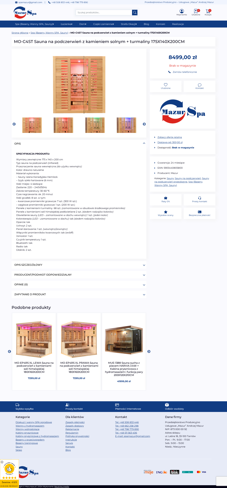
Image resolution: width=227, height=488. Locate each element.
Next (144, 124)
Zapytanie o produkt (30, 294)
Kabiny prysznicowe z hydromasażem (37, 436)
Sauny (170, 178)
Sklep (19, 450)
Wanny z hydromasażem (30, 425)
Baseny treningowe (27, 443)
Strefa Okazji (129, 24)
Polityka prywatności (77, 436)
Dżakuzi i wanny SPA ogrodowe (34, 422)
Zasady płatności (75, 422)
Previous (13, 124)
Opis (17, 143)
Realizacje (178, 24)
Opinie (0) (21, 284)
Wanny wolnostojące (27, 429)
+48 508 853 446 (60, 2)
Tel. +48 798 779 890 (127, 429)
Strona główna (20, 32)
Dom (82, 24)
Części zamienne (103, 24)
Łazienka (66, 24)
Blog (146, 24)
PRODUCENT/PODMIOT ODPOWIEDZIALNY (43, 274)
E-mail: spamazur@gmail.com (132, 436)
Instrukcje (71, 439)
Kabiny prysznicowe (27, 432)
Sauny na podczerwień (188, 178)
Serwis (69, 443)
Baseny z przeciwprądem (30, 439)
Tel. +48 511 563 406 (126, 432)
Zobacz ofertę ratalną (170, 137)
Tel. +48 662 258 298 (127, 425)
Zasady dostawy (74, 425)
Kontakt (160, 24)
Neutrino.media (61, 486)
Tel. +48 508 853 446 (127, 422)
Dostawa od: (170, 142)
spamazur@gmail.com (30, 2)
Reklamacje (72, 429)
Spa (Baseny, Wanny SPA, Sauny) (34, 24)
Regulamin (71, 432)
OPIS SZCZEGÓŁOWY (28, 264)
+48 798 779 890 (79, 2)
